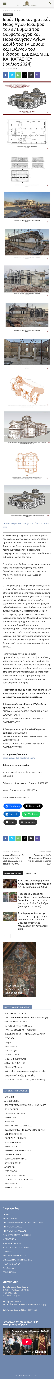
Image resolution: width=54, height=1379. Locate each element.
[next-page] (9, 936)
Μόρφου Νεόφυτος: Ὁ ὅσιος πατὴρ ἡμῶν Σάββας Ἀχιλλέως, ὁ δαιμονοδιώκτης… (13, 859)
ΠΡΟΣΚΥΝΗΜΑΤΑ (12, 1142)
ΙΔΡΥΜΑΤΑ (9, 1121)
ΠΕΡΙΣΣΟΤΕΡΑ (31, 873)
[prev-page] (4, 936)
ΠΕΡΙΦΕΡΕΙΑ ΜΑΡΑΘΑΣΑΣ (14, 1231)
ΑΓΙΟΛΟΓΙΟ (9, 1167)
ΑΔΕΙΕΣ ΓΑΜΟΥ (11, 1117)
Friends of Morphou (13, 1067)
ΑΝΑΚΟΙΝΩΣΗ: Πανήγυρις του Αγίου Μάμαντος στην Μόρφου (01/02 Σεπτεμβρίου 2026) (34, 883)
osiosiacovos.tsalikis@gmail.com (19, 758)
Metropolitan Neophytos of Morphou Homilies (25, 1071)
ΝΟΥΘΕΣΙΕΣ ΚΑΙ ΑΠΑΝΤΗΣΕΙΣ (18, 1025)
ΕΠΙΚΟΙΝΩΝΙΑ (9, 1272)
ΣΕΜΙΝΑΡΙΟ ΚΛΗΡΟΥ (13, 1154)
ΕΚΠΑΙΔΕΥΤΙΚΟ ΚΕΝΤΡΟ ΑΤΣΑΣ (18, 1179)
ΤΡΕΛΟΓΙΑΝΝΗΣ (11, 1054)
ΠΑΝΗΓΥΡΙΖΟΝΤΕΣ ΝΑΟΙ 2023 (18, 1125)
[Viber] (37, 75)
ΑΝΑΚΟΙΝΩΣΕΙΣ (11, 1101)
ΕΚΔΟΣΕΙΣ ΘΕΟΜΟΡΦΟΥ (15, 1175)
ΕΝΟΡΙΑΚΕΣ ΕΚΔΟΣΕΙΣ (14, 1113)
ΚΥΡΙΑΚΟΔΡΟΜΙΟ (12, 1163)
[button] (4, 3)
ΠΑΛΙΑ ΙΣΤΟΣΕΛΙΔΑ (13, 1187)
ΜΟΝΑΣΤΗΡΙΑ (10, 1146)
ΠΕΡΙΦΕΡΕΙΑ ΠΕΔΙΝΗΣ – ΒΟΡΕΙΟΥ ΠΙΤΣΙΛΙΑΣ (23, 1222)
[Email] (24, 75)
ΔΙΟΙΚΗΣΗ (9, 1096)
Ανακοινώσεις (16, 10)
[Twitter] (12, 75)
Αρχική (5, 10)
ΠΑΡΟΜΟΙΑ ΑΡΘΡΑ (12, 873)
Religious (8, 1042)
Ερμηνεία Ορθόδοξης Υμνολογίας (19, 1075)
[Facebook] (5, 75)
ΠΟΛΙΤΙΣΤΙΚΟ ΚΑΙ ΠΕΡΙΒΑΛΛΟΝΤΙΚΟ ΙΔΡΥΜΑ (24, 1129)
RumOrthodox (10, 1046)
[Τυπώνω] (31, 75)
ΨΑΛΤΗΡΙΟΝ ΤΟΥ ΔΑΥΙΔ (15, 1013)
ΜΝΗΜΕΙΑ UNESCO (13, 1134)
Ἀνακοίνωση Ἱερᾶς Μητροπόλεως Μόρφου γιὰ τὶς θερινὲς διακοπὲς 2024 (39, 859)
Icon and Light (10, 1050)
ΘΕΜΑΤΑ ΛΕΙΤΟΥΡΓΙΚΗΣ (15, 1158)
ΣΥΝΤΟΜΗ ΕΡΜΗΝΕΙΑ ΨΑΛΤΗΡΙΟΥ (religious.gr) (26, 1017)
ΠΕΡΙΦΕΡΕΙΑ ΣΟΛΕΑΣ (12, 1226)
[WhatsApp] (18, 75)
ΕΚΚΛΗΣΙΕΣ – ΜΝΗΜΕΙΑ (15, 1138)
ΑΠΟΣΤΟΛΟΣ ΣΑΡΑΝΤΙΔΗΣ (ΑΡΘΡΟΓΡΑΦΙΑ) (24, 1079)
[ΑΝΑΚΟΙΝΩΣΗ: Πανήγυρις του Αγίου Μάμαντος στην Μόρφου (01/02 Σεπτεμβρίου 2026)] (10, 884)
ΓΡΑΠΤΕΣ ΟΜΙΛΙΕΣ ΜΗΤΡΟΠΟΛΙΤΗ (20, 1030)
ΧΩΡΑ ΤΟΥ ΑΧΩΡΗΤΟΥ (14, 1063)
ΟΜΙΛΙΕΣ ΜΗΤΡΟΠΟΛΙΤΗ (15, 1021)
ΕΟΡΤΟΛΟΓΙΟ (10, 1171)
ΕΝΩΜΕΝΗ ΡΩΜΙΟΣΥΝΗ (15, 1058)
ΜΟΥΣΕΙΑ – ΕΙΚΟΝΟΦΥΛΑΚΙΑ (17, 1150)
